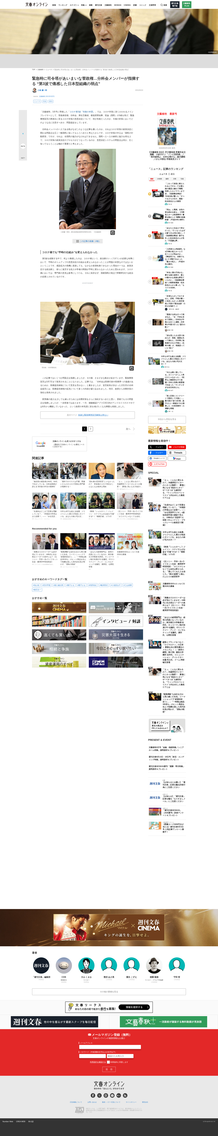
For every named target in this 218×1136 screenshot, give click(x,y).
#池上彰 (36, 585)
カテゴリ (73, 5)
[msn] (118, 1095)
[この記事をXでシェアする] (23, 115)
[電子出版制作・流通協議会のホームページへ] (79, 1110)
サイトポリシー (131, 1102)
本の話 (31, 1121)
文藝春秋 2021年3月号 (46, 96)
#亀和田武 (104, 585)
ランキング (62, 5)
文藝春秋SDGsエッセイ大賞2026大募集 (128, 554)
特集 (83, 5)
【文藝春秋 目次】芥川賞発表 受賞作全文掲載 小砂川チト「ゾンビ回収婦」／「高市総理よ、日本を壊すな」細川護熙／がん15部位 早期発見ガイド (167, 155)
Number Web (8, 1121)
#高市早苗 (46, 585)
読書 (135, 5)
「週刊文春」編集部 (173, 309)
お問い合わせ (92, 1102)
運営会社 (145, 1102)
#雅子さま (70, 585)
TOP (33, 69)
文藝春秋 (108, 5)
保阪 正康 (170, 330)
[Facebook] (93, 1095)
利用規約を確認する (98, 1062)
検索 (165, 5)
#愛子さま (81, 585)
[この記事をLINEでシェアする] (23, 139)
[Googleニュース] (112, 1095)
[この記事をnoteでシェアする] (22, 146)
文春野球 (152, 5)
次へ (128, 429)
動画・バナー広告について (111, 1102)
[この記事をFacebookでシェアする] (23, 122)
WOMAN (117, 5)
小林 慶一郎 (42, 90)
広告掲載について (76, 1102)
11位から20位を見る (167, 419)
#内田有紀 (93, 585)
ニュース (49, 69)
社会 (44, 101)
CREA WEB (20, 1121)
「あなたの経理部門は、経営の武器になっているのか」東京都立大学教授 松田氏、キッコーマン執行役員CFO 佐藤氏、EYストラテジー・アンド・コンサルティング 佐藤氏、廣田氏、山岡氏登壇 (102, 560)
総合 (173, 174)
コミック (142, 5)
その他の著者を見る (109, 992)
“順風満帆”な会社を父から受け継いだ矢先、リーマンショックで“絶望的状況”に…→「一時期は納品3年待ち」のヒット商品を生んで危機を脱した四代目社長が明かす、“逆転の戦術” (73, 559)
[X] (99, 1095)
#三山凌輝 (128, 585)
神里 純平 (170, 390)
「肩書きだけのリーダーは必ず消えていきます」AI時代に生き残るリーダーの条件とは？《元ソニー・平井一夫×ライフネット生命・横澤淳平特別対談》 (45, 558)
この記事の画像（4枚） (90, 241)
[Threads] (106, 1095)
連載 (90, 5)
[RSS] (125, 1095)
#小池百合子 (116, 585)
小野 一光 (170, 411)
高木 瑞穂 (170, 222)
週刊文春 (98, 5)
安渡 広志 (166, 367)
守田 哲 (170, 204)
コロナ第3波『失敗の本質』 (82, 112)
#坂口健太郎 (58, 585)
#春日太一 (37, 590)
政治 (50, 101)
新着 (54, 5)
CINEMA (127, 5)
